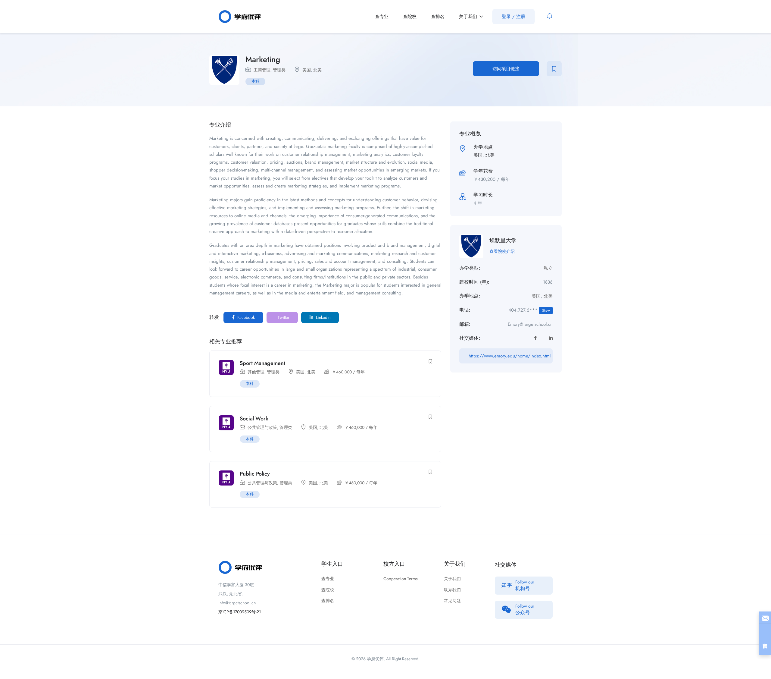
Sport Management (262, 363)
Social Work (254, 419)
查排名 (438, 16)
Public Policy (255, 474)
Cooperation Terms (400, 579)
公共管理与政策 (262, 427)
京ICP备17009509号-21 (239, 612)
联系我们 (452, 590)
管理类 (279, 70)
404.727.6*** (529, 310)
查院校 (410, 16)
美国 (306, 70)
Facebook (245, 317)
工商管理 (262, 70)
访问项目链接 (506, 68)
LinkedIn (322, 317)
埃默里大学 (503, 240)
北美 (317, 70)
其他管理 (256, 372)
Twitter (282, 317)
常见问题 (452, 601)
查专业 (382, 16)
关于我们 (469, 16)
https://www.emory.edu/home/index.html (510, 356)
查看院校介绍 (502, 251)
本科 (255, 81)
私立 (548, 268)
